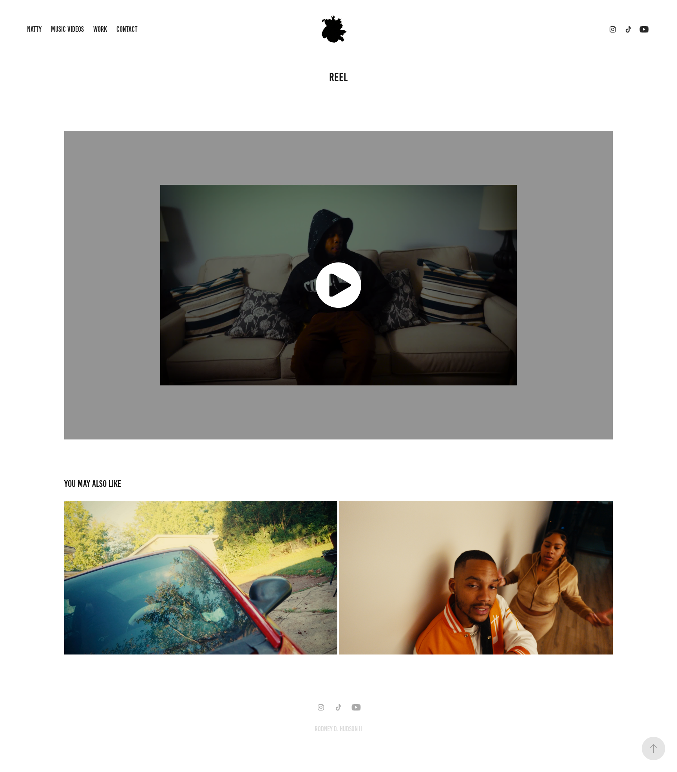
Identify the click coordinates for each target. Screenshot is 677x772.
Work (100, 29)
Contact (127, 29)
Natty (34, 29)
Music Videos (67, 29)
